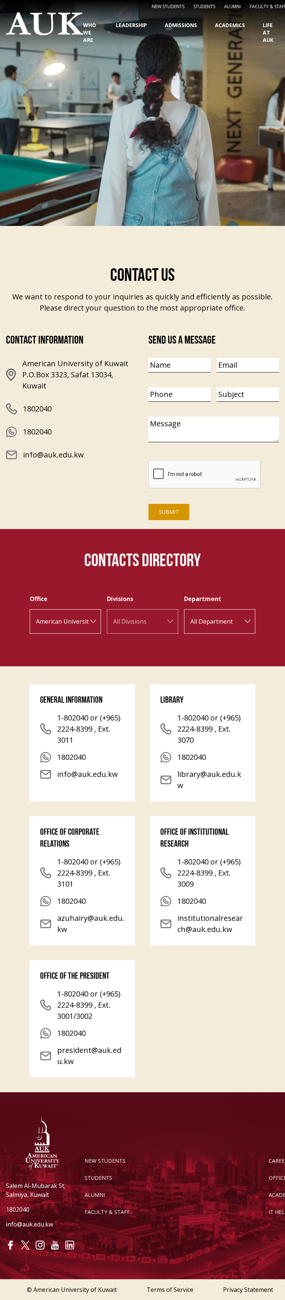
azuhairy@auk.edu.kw (90, 923)
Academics (230, 25)
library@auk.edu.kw (209, 779)
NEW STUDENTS (168, 7)
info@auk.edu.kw (53, 455)
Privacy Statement (248, 1290)
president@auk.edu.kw (89, 1055)
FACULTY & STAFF (107, 1211)
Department (202, 599)
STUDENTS (204, 7)
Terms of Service (170, 1290)
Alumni (232, 7)
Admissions (181, 25)
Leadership (131, 25)
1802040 (37, 432)
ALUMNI (95, 1194)
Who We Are (89, 32)
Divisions (120, 599)
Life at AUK (268, 32)
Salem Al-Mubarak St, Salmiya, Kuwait (36, 1190)
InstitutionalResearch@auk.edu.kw (210, 923)
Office (39, 599)
